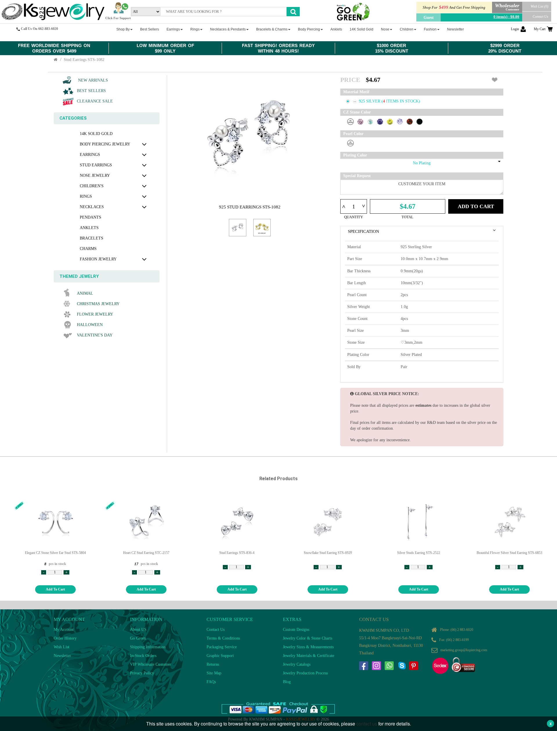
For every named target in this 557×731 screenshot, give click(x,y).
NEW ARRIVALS (92, 80)
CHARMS (88, 248)
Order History (65, 638)
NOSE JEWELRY (95, 175)
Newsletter (62, 655)
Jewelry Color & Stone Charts (307, 638)
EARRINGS (90, 154)
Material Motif (356, 92)
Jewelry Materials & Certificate (308, 655)
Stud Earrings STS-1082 (84, 59)
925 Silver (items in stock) (389, 101)
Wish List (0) (539, 6)
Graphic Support (220, 655)
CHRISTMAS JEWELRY (98, 304)
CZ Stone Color (357, 112)
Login (515, 29)
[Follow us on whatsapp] (389, 665)
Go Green (138, 638)
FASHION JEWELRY (98, 259)
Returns (213, 664)
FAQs (211, 682)
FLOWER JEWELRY (95, 314)
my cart (539, 29)
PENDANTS (90, 217)
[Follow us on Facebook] (363, 665)
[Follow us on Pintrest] (413, 665)
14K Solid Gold (96, 134)
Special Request (357, 176)
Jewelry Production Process (305, 673)
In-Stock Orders (143, 655)
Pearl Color (353, 134)
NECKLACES (92, 207)
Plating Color (355, 155)
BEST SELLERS (91, 91)
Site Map (214, 673)
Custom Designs (296, 629)
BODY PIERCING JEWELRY (105, 144)
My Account (64, 629)
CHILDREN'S (92, 186)
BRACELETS (91, 238)
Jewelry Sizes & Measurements (308, 647)
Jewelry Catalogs (296, 664)
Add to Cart (476, 206)
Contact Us (540, 17)
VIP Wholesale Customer (150, 664)
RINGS (86, 196)
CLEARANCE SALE (95, 101)
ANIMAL (85, 293)
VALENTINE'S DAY (95, 335)
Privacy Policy (142, 673)
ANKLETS (89, 228)
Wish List (61, 647)
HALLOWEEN (90, 325)
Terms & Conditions (223, 638)
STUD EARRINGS (96, 165)
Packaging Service (222, 647)
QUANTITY (353, 217)
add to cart (55, 589)
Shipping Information (148, 647)
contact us (366, 723)
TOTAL (407, 217)
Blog (287, 682)
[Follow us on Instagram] (376, 665)
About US (138, 629)
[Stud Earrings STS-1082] (237, 227)
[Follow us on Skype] (401, 665)
